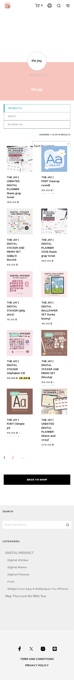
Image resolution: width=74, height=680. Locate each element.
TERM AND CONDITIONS (37, 658)
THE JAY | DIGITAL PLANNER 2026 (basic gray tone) (49, 248)
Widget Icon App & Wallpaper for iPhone (37, 588)
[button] (39, 5)
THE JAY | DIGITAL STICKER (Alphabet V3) (16, 367)
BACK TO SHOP (37, 479)
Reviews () (15, 124)
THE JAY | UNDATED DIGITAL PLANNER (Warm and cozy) (48, 430)
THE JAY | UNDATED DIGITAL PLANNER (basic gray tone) (14, 187)
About (12, 116)
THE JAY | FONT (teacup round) (50, 181)
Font (11, 581)
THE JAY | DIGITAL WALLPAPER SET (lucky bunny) (49, 310)
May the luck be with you (25, 595)
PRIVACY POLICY (37, 665)
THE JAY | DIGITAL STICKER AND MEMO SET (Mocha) (50, 369)
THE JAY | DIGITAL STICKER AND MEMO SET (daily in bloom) (15, 250)
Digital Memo (17, 567)
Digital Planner (18, 574)
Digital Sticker (18, 560)
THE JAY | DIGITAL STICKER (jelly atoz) (16, 308)
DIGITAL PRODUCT (19, 552)
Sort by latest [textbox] (44, 145)
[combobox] (51, 144)
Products (15, 108)
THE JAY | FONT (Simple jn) (15, 424)
